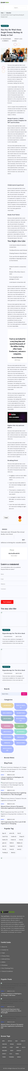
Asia (19, 833)
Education (8, 13)
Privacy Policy (5, 956)
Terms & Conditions (7, 971)
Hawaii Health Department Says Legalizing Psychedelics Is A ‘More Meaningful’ (11, 1010)
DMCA (3, 962)
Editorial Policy (6, 959)
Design (22, 836)
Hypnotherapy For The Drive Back (13, 633)
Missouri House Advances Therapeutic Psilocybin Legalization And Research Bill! (12, 1026)
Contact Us (5, 950)
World (13, 852)
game (4, 843)
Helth (11, 843)
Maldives (19, 843)
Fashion (7, 726)
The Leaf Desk (5, 916)
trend (19, 849)
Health (21, 726)
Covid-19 (5, 836)
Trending (5, 852)
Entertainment (20, 719)
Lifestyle (7, 737)
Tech (4, 849)
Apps (4, 833)
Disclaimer (5, 965)
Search (24, 694)
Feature (13, 839)
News (7, 742)
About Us (4, 947)
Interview (21, 731)
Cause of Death (20, 706)
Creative (13, 836)
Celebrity (21, 713)
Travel (6, 517)
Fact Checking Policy (7, 968)
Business (7, 705)
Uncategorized (7, 749)
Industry (7, 731)
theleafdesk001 (8, 636)
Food (21, 839)
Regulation (21, 742)
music (4, 846)
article (11, 833)
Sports (20, 846)
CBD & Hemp (7, 713)
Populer (12, 846)
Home (2, 13)
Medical (20, 737)
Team (3, 953)
